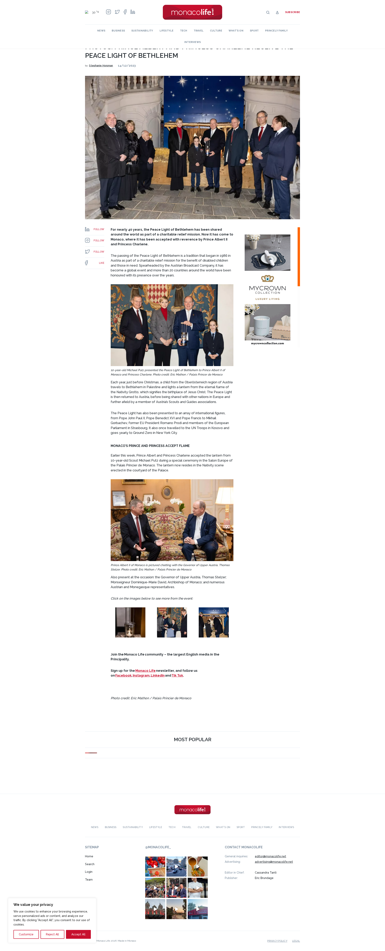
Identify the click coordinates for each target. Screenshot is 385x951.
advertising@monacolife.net (274, 861)
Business (118, 30)
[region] (52, 920)
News (101, 30)
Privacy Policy (277, 941)
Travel (199, 30)
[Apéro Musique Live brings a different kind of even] (198, 909)
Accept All (78, 934)
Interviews (192, 42)
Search (89, 864)
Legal (296, 941)
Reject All (52, 934)
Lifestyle (167, 30)
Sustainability (142, 30)
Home (89, 856)
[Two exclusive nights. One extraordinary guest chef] (198, 888)
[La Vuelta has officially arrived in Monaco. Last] (155, 909)
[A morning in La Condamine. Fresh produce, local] (155, 867)
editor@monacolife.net (270, 856)
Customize (26, 934)
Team (89, 879)
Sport (254, 30)
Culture (216, 30)
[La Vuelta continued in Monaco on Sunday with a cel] (155, 888)
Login (88, 871)
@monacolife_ (158, 847)
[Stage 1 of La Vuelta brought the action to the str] (176, 888)
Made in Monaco (127, 940)
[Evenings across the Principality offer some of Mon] (176, 867)
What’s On (236, 30)
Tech (183, 30)
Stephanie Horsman (101, 65)
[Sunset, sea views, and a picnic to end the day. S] (176, 909)
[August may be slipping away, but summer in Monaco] (198, 867)
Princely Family (276, 30)
